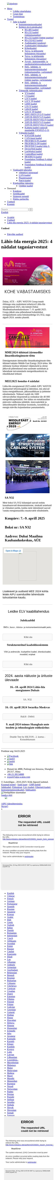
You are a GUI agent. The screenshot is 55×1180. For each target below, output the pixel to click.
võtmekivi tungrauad (28, 172)
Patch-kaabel (25, 180)
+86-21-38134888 (15, 774)
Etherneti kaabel (42, 787)
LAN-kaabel (25, 175)
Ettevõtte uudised (15, 234)
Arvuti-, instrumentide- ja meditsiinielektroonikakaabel (38, 62)
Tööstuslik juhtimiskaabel (30, 90)
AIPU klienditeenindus (11, 803)
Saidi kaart (22, 784)
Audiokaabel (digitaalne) (36, 45)
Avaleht (10, 217)
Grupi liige (18, 14)
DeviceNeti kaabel (33, 149)
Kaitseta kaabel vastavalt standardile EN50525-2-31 (37, 128)
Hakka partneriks (21, 199)
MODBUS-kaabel (33, 156)
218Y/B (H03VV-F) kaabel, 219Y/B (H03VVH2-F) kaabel (39, 118)
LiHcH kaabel (31, 109)
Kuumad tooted (8, 784)
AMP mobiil (34, 784)
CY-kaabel (29, 96)
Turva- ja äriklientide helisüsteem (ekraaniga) (35, 57)
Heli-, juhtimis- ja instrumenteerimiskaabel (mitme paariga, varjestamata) (38, 77)
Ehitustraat (17, 787)
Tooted (10, 19)
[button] (27, 637)
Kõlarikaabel (31, 48)
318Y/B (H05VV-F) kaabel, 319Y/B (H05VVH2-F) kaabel (39, 123)
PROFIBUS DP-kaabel (35, 143)
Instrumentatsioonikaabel (30, 24)
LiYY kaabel (31, 98)
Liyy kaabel (28, 787)
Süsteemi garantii (21, 196)
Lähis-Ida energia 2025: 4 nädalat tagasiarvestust (29, 222)
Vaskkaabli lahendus (22, 170)
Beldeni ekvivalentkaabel (30, 27)
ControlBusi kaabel (34, 154)
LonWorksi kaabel (33, 151)
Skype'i (4, 806)
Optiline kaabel (26, 186)
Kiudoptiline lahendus (23, 183)
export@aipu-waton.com (18, 777)
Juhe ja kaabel (19, 22)
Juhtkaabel (6, 787)
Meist (9, 8)
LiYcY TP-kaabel (33, 111)
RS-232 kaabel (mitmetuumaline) (33, 33)
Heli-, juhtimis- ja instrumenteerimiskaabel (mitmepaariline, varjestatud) (38, 85)
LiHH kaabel (31, 104)
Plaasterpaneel (25, 178)
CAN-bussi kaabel (33, 138)
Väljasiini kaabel (26, 133)
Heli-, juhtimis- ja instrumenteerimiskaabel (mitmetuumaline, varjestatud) (38, 69)
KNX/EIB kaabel (33, 135)
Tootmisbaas (18, 16)
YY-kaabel (30, 93)
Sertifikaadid (19, 193)
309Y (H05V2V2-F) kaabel (37, 114)
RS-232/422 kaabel (34, 40)
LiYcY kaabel (31, 106)
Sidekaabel (30, 790)
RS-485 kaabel (31, 30)
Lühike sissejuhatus (22, 11)
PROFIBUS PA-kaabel (35, 141)
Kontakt (11, 204)
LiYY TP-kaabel (32, 101)
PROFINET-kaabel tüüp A (37, 146)
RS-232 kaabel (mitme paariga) (39, 37)
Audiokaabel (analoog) (35, 43)
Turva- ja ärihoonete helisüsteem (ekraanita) (35, 52)
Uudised (11, 201)
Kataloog (17, 191)
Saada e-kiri (6, 795)
